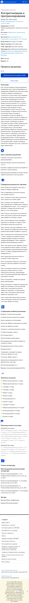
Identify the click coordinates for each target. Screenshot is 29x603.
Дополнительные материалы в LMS (14, 75)
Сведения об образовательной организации (13, 552)
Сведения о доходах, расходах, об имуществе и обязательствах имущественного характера (11, 548)
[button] (9, 516)
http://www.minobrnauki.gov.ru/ (10, 570)
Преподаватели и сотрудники (9, 530)
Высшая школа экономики (10, 2)
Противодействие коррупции (9, 544)
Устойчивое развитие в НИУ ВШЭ (10, 528)
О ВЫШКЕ (5, 519)
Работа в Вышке (6, 562)
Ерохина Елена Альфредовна (13, 51)
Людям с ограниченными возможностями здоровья (12, 555)
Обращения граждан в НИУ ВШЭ (10, 538)
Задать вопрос (14, 80)
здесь (10, 589)
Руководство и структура (8, 525)
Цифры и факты (6, 522)
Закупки (4, 536)
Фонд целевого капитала (8, 541)
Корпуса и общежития (7, 533)
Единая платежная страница (9, 559)
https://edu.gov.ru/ (7, 576)
